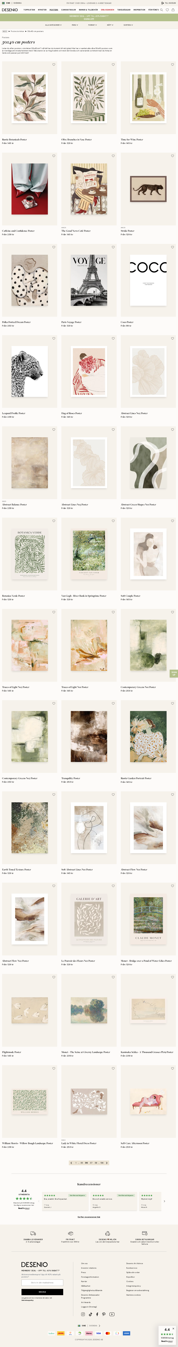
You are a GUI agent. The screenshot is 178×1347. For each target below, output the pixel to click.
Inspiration (139, 10)
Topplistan (29, 10)
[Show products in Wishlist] (167, 10)
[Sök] (161, 10)
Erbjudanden (107, 10)
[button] (167, 1335)
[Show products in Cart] (173, 10)
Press (83, 1272)
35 (82, 1163)
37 (91, 1163)
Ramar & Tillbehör (88, 10)
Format (91, 25)
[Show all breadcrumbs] (5, 31)
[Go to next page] (107, 1163)
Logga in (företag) (89, 1307)
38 (96, 1163)
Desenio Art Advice (134, 1263)
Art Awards (86, 1302)
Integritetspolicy (133, 1286)
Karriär (84, 1281)
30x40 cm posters (35, 31)
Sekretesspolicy (27, 1300)
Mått (109, 25)
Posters (54, 10)
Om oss (84, 1263)
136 (101, 1163)
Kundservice (131, 1268)
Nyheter (42, 10)
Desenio (96, 1340)
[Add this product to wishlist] (53, 64)
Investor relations (89, 1268)
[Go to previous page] (71, 1163)
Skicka (42, 1292)
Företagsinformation (90, 1277)
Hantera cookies (133, 1295)
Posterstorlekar (17, 31)
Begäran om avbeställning (137, 1290)
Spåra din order (133, 1272)
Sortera (127, 25)
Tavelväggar (123, 10)
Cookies (130, 1281)
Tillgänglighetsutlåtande (91, 1290)
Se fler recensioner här (89, 1217)
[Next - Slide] (164, 1201)
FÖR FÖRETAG (154, 10)
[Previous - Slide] (39, 1201)
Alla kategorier (52, 25)
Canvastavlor (68, 10)
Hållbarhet (85, 1286)
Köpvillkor (130, 1277)
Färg (74, 25)
